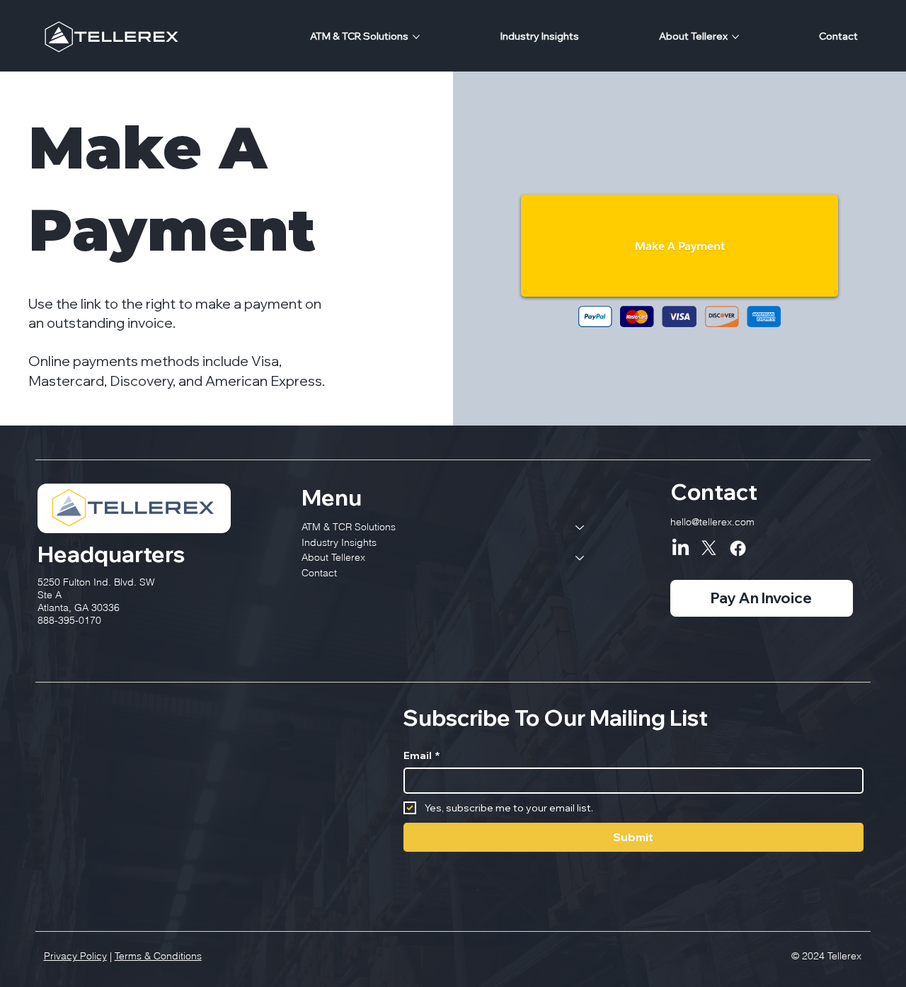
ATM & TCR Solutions (349, 526)
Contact (319, 572)
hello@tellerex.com (712, 521)
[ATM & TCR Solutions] (580, 527)
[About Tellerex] (580, 558)
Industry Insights (339, 542)
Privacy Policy (75, 955)
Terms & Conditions (158, 955)
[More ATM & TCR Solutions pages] (416, 36)
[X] (709, 548)
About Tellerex (333, 557)
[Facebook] (738, 548)
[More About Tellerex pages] (735, 36)
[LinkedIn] (680, 548)
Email (421, 756)
